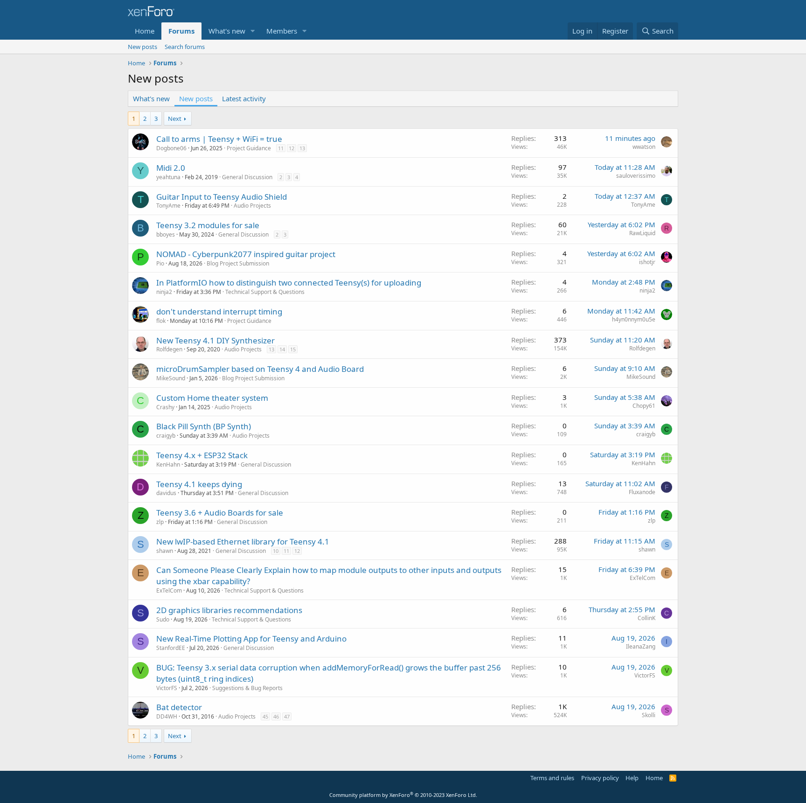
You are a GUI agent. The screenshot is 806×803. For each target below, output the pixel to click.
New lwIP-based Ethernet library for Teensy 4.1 (242, 541)
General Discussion (247, 177)
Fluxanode (642, 492)
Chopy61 (643, 406)
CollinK (646, 618)
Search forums (185, 46)
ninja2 (164, 292)
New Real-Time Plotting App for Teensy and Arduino (251, 638)
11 (281, 148)
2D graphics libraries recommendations (229, 610)
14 (282, 349)
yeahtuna (168, 177)
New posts (142, 46)
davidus (166, 493)
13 (302, 148)
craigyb (165, 436)
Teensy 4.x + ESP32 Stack (202, 455)
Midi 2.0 (170, 167)
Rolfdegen (169, 349)
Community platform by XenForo (403, 794)
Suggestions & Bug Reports (247, 688)
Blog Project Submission (238, 263)
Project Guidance (249, 148)
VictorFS (166, 688)
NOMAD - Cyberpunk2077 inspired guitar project (245, 254)
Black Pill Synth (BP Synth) (203, 426)
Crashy (165, 407)
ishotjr (647, 262)
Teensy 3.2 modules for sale (207, 225)
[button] (252, 31)
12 (291, 148)
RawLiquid (642, 233)
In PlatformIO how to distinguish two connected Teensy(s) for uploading (288, 282)
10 (275, 550)
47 (287, 716)
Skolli (648, 715)
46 (276, 716)
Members (281, 30)
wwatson (643, 147)
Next (174, 118)
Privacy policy (600, 778)
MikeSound (170, 378)
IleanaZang (640, 646)
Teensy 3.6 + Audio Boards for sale (219, 512)
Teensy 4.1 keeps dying (199, 484)
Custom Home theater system (212, 397)
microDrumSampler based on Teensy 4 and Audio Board (260, 368)
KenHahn (168, 464)
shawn (164, 551)
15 (293, 349)
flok (161, 321)
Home (144, 30)
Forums (181, 30)
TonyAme (168, 205)
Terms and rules (552, 778)
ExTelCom (169, 590)
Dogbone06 (171, 148)
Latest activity (244, 98)
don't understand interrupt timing (219, 311)
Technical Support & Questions (265, 292)
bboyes (165, 234)
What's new (226, 30)
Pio (160, 263)
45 (265, 716)
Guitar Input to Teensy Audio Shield (221, 196)
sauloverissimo (635, 176)
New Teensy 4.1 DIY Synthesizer (215, 340)
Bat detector (179, 707)
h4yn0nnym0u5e (633, 319)
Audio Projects (252, 205)
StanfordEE (170, 648)
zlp (160, 522)
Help (632, 778)
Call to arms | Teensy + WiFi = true (219, 138)
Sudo (162, 619)
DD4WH (166, 716)
